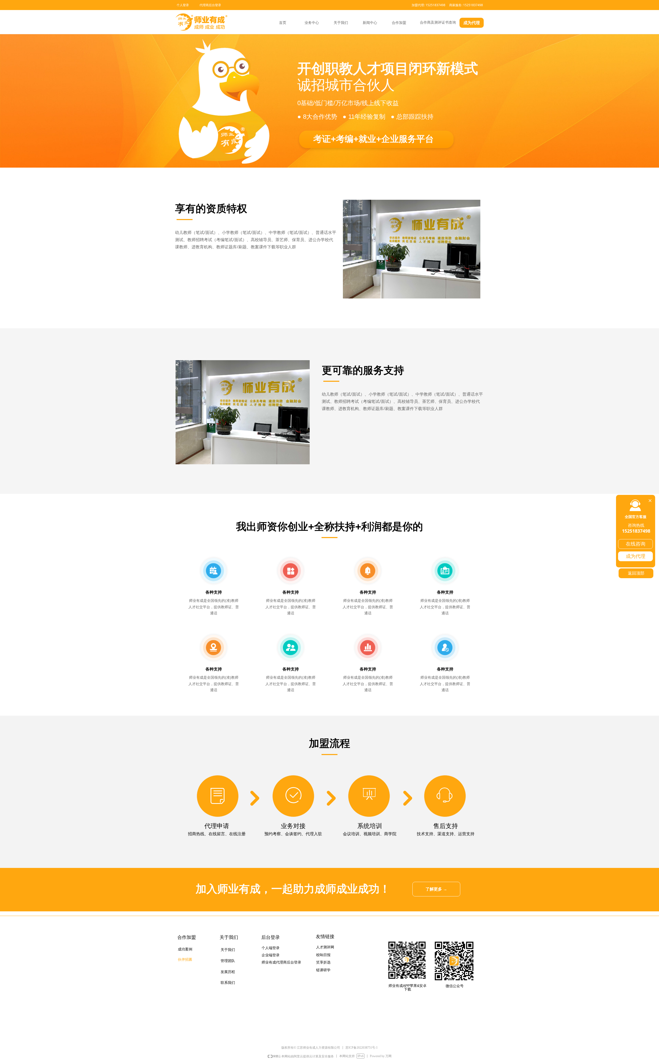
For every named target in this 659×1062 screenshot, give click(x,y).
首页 (282, 23)
